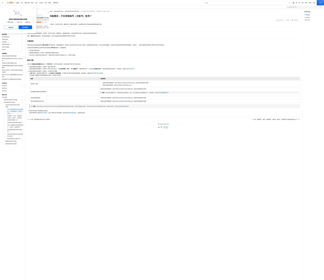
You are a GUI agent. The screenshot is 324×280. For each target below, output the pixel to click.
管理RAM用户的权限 (97, 73)
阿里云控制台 (43, 112)
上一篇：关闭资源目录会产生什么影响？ (39, 119)
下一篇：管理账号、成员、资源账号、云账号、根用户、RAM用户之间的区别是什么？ (274, 119)
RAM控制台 (53, 69)
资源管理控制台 (72, 112)
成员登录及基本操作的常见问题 (72, 11)
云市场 (41, 3)
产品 (22, 3)
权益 (32, 3)
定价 (36, 3)
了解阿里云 (56, 3)
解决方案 (27, 3)
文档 (303, 2)
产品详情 (288, 20)
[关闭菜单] (2, 2)
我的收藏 (296, 20)
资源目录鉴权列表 (124, 106)
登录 (320, 2)
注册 (314, 2)
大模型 (17, 3)
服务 (50, 3)
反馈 (166, 127)
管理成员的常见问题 (58, 11)
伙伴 (46, 3)
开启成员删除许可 (164, 92)
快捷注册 (11, 27)
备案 (306, 2)
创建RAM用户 (130, 69)
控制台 (310, 2)
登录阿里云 (25, 27)
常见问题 (50, 11)
